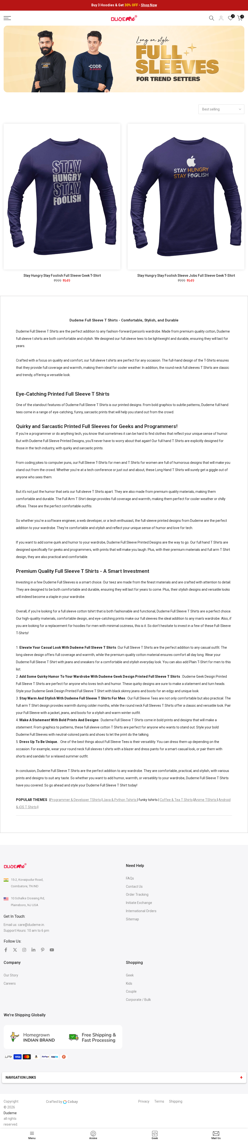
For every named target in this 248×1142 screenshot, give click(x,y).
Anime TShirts (205, 800)
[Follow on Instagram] (24, 950)
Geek (130, 975)
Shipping (175, 1101)
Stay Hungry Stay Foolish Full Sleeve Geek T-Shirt (62, 275)
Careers (10, 983)
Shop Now (149, 5)
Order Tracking (137, 894)
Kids (129, 983)
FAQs (130, 878)
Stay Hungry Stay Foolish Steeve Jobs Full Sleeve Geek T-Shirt (186, 275)
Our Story (11, 975)
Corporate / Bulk (138, 1000)
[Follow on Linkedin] (33, 950)
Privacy (143, 1101)
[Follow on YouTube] (52, 950)
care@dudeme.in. (31, 925)
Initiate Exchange (139, 903)
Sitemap (132, 919)
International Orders (141, 911)
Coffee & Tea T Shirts (176, 800)
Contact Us (134, 886)
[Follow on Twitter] (15, 950)
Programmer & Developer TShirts (75, 800)
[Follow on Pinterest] (42, 950)
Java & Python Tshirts (119, 800)
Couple (131, 991)
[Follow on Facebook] (6, 950)
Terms (159, 1101)
